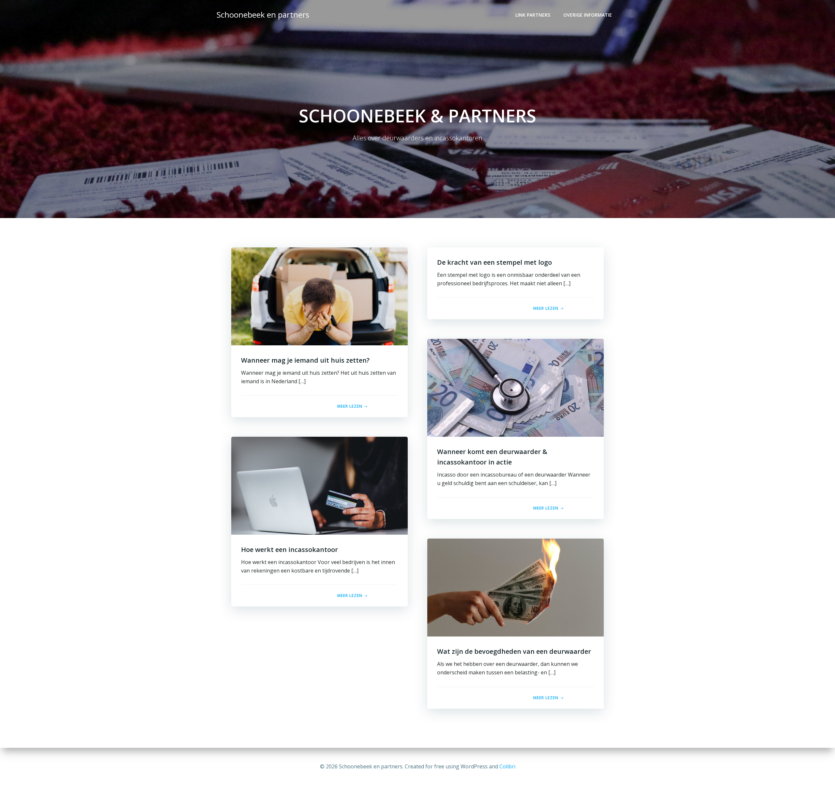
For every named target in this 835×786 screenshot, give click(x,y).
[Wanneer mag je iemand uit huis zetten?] (319, 295)
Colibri (507, 766)
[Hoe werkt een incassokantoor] (319, 485)
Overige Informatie (587, 15)
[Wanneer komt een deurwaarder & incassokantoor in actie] (515, 387)
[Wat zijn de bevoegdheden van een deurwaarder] (515, 587)
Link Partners (532, 15)
